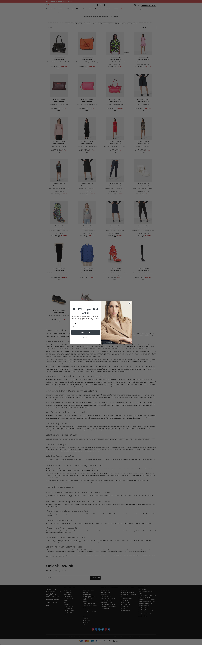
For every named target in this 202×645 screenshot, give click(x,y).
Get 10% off (85, 332)
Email (74, 323)
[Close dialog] (129, 303)
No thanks (85, 337)
